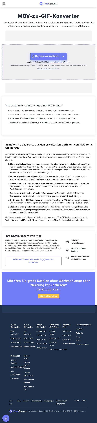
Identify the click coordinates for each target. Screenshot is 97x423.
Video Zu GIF (15, 338)
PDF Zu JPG (41, 336)
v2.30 (46, 411)
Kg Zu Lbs (79, 333)
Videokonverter (16, 347)
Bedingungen (49, 401)
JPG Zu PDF (41, 331)
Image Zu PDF (42, 344)
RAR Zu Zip (67, 331)
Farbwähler (15, 379)
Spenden (26, 401)
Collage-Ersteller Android (27, 366)
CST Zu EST (67, 340)
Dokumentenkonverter (58, 350)
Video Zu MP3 (29, 343)
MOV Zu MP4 (15, 343)
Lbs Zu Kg (79, 329)
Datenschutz (36, 401)
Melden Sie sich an (55, 62)
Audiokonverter (29, 347)
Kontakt (76, 401)
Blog (18, 401)
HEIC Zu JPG (41, 340)
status (84, 401)
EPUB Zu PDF (55, 338)
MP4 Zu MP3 (28, 338)
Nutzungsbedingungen (44, 69)
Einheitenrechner (82, 344)
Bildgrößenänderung (18, 367)
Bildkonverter (42, 348)
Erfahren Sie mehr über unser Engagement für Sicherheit (33, 261)
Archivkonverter (69, 344)
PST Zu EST (67, 336)
